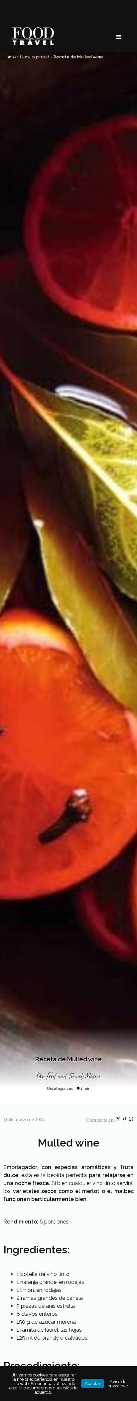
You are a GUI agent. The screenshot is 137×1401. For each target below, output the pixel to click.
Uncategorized (34, 56)
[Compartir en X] (119, 1120)
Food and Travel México (74, 1076)
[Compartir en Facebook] (125, 1120)
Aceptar (92, 1383)
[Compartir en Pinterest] (131, 1120)
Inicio (10, 56)
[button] (119, 37)
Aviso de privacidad (117, 1383)
